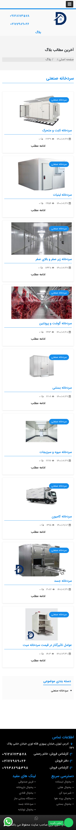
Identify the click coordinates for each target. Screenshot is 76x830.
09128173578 (20, 16)
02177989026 (19, 24)
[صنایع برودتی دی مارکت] (60, 18)
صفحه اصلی (66, 59)
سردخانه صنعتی (60, 78)
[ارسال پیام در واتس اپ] (10, 821)
